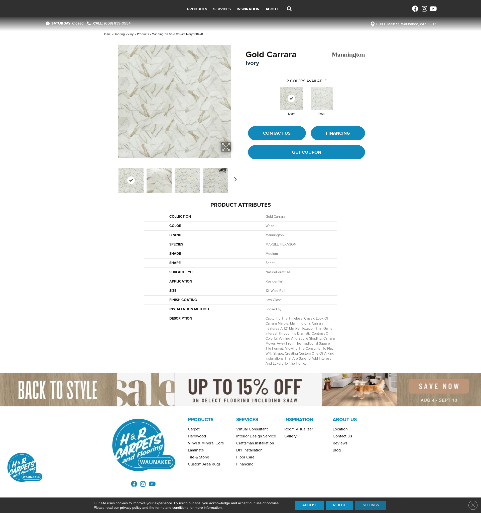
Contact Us (277, 133)
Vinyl (131, 34)
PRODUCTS (200, 419)
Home (107, 34)
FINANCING (338, 133)
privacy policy (130, 507)
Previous (114, 177)
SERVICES (247, 419)
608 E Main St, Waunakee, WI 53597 (406, 24)
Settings (371, 505)
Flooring (119, 34)
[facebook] (415, 9)
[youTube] (433, 9)
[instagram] (424, 9)
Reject (339, 505)
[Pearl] (321, 98)
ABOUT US (345, 419)
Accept (309, 505)
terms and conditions (171, 507)
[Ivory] (291, 98)
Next (234, 177)
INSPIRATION (298, 419)
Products (143, 34)
